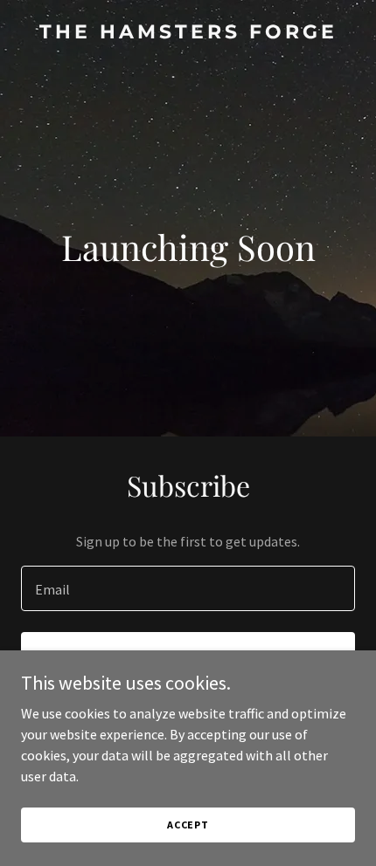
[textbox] (188, 588)
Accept (188, 824)
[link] (188, 33)
